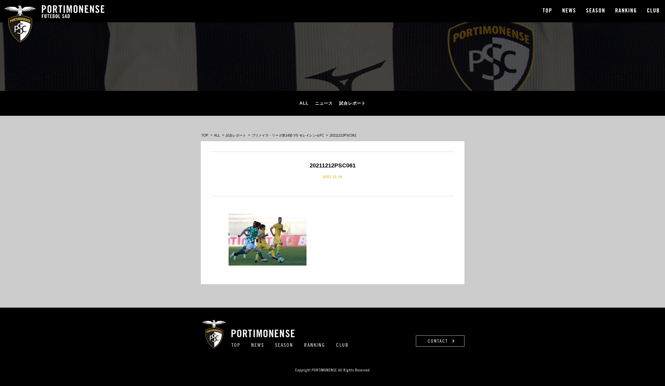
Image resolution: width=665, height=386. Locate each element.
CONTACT (439, 341)
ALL (304, 103)
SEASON (595, 11)
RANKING (626, 11)
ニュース (324, 103)
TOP (547, 11)
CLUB (653, 11)
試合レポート (352, 103)
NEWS (569, 11)
